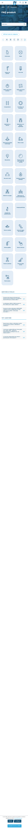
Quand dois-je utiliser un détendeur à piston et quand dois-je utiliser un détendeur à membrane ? (12, 324)
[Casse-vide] (20, 68)
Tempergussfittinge (20, 207)
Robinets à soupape (7, 195)
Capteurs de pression (7, 73)
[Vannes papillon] (7, 243)
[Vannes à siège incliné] (20, 260)
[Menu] (2, 3)
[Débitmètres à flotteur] (7, 120)
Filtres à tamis (21, 142)
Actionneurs (7, 56)
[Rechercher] (20, 2)
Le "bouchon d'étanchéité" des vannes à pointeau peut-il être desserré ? (11, 337)
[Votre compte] (23, 2)
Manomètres (7, 160)
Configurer (17, 821)
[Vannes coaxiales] (7, 226)
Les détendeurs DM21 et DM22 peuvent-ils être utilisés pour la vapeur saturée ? (12, 304)
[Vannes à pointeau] (7, 260)
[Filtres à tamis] (20, 139)
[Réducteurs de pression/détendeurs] (20, 192)
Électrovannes (7, 281)
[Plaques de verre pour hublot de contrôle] (20, 156)
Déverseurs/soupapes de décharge (7, 143)
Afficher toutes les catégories (10, 34)
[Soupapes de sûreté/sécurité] (7, 209)
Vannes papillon (7, 247)
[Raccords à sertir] (7, 174)
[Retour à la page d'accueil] (14, 3)
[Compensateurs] (7, 103)
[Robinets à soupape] (7, 192)
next (24, 39)
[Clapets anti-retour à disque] (20, 86)
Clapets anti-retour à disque (21, 90)
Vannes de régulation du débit (20, 230)
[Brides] (20, 52)
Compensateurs (7, 107)
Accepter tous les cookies (14, 826)
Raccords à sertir (7, 178)
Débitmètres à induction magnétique (20, 125)
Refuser (10, 821)
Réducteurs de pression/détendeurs (20, 196)
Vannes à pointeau (7, 263)
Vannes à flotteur (20, 247)
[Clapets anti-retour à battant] (7, 86)
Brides (20, 56)
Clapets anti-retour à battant (7, 90)
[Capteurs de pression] (7, 68)
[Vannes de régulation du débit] (20, 226)
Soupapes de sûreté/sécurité (7, 213)
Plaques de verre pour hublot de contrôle (20, 161)
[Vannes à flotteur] (20, 243)
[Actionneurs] (7, 52)
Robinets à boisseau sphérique (20, 179)
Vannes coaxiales (7, 230)
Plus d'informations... (18, 818)
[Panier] (25, 2)
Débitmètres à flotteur (7, 125)
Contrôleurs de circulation (21, 107)
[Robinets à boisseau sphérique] (20, 174)
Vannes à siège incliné (21, 264)
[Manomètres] (7, 156)
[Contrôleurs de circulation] (20, 103)
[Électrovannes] (7, 277)
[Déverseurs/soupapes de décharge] (7, 139)
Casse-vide (20, 72)
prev (3, 39)
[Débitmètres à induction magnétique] (20, 120)
